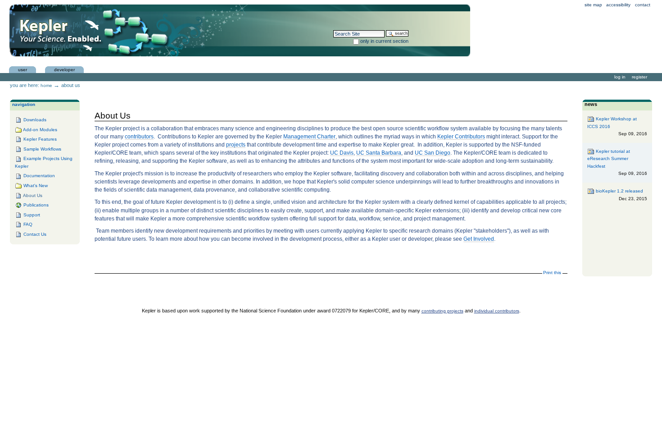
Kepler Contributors (461, 136)
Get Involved (478, 239)
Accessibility (618, 4)
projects (235, 144)
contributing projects (442, 310)
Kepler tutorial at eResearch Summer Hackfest (617, 162)
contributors (139, 136)
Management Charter (309, 136)
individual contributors (496, 310)
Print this (552, 272)
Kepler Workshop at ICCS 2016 (617, 126)
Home (46, 85)
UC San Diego (432, 153)
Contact (642, 4)
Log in (620, 76)
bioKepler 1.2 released (620, 194)
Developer (64, 69)
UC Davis (342, 153)
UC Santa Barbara (378, 153)
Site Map (593, 4)
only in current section (384, 41)
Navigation (23, 104)
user (22, 69)
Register (639, 76)
